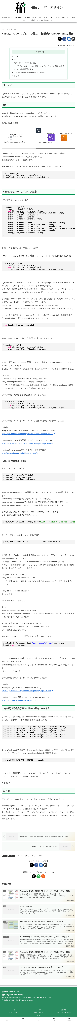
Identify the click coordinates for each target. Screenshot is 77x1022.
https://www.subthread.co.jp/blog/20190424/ (19, 453)
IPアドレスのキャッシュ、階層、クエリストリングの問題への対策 (40, 66)
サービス (38, 1010)
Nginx (29, 856)
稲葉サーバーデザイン (10, 992)
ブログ (38, 1015)
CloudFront (21, 856)
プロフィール (13, 1012)
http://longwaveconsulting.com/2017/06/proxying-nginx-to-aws (26, 691)
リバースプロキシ (39, 856)
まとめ (16, 76)
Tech (5, 856)
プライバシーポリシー (64, 1012)
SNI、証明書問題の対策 (24, 69)
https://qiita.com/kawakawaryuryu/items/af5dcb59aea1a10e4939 (27, 434)
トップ (13, 1010)
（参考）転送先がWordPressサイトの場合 (29, 72)
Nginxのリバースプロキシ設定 (25, 63)
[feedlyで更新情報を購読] (38, 876)
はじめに (17, 56)
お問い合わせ (38, 1012)
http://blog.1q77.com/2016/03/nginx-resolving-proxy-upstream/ (26, 443)
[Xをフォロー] (34, 876)
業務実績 (63, 1010)
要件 (15, 59)
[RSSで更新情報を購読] (43, 876)
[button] (73, 39)
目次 (35, 51)
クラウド (12, 856)
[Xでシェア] (60, 39)
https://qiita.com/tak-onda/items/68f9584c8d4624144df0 (24, 701)
